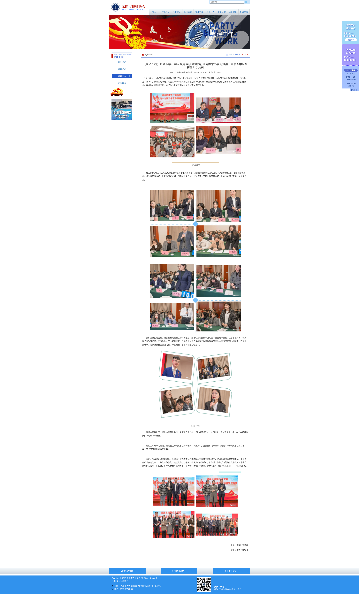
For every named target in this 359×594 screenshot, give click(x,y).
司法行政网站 (127, 571)
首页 (154, 12)
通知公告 (210, 12)
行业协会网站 (178, 571)
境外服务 (233, 12)
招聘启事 (244, 12)
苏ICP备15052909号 (119, 581)
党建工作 (199, 12)
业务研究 (222, 12)
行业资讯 (188, 12)
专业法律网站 (231, 571)
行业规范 (177, 12)
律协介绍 (166, 12)
